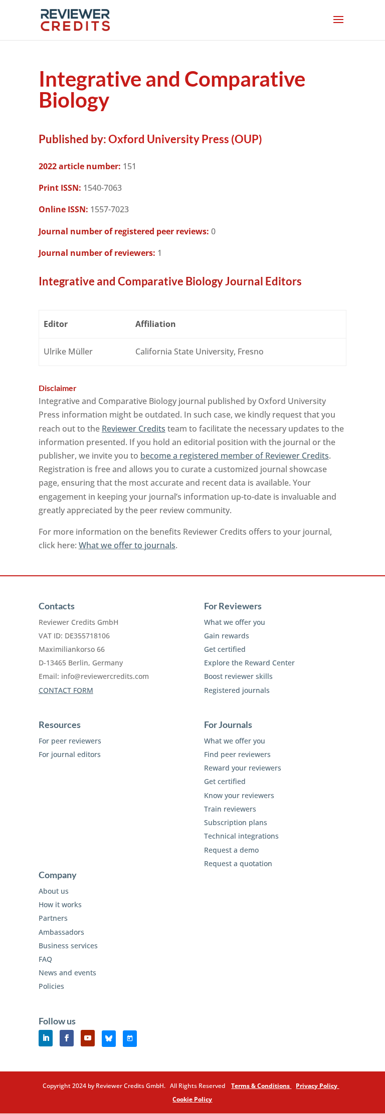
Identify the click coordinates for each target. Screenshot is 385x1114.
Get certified (225, 649)
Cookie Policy (192, 1099)
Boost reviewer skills (238, 676)
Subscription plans (235, 822)
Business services (68, 945)
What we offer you (234, 622)
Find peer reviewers (237, 754)
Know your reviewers (239, 795)
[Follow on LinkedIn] (46, 1038)
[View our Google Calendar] (130, 1038)
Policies (51, 986)
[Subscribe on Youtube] (88, 1038)
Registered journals (237, 690)
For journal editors (70, 754)
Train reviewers (230, 809)
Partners (53, 918)
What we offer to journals (127, 545)
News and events (67, 972)
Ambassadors (61, 932)
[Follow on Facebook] (67, 1038)
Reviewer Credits (133, 428)
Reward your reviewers (242, 768)
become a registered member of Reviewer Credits (234, 455)
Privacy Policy (317, 1085)
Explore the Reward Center (249, 662)
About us (54, 891)
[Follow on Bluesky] (109, 1038)
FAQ (45, 959)
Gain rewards (226, 635)
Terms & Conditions (261, 1085)
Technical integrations (241, 836)
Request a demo (231, 850)
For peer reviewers (70, 741)
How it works (60, 904)
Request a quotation (238, 863)
